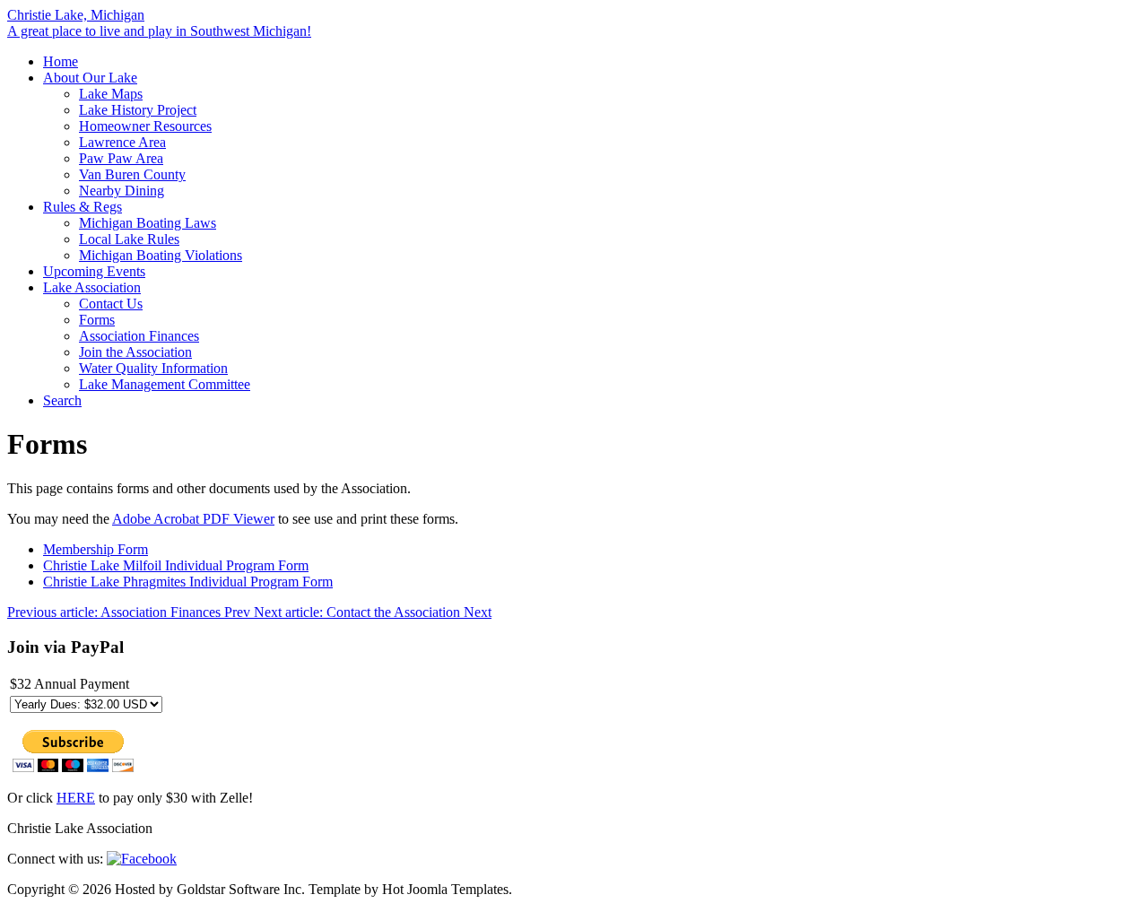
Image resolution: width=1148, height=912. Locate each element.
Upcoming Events (94, 271)
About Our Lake (90, 77)
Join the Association (135, 352)
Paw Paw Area (121, 158)
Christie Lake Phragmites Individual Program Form (188, 581)
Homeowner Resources (145, 126)
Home (60, 61)
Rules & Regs (82, 206)
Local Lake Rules (129, 239)
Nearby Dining (121, 190)
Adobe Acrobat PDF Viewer (193, 518)
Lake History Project (137, 109)
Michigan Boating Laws (147, 222)
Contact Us (111, 303)
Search (62, 400)
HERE (76, 797)
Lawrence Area (122, 142)
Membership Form (95, 549)
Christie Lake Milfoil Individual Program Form (176, 565)
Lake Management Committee (164, 384)
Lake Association (92, 287)
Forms (97, 319)
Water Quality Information (153, 368)
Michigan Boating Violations (160, 255)
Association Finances (139, 335)
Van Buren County (132, 174)
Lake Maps (111, 93)
